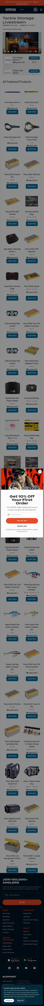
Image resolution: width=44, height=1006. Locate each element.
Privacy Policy (23, 996)
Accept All (9, 1000)
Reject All (20, 1000)
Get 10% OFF (22, 521)
